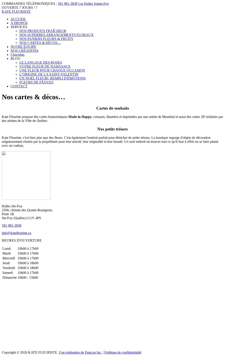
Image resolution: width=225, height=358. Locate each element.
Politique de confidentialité (122, 352)
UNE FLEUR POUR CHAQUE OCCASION (52, 70)
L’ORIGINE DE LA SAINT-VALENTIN (48, 74)
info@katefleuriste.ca (16, 233)
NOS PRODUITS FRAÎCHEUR (42, 31)
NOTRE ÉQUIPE (23, 47)
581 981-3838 (67, 3)
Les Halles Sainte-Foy (93, 3)
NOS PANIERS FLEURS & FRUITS (46, 39)
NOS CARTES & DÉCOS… (40, 43)
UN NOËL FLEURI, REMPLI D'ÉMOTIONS (52, 78)
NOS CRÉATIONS (24, 50)
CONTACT (19, 86)
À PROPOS (19, 23)
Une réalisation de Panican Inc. (80, 352)
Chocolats (17, 54)
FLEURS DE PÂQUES (36, 82)
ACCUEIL (18, 19)
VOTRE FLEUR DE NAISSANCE (45, 66)
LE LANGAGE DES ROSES (40, 62)
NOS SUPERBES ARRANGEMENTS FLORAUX (56, 35)
